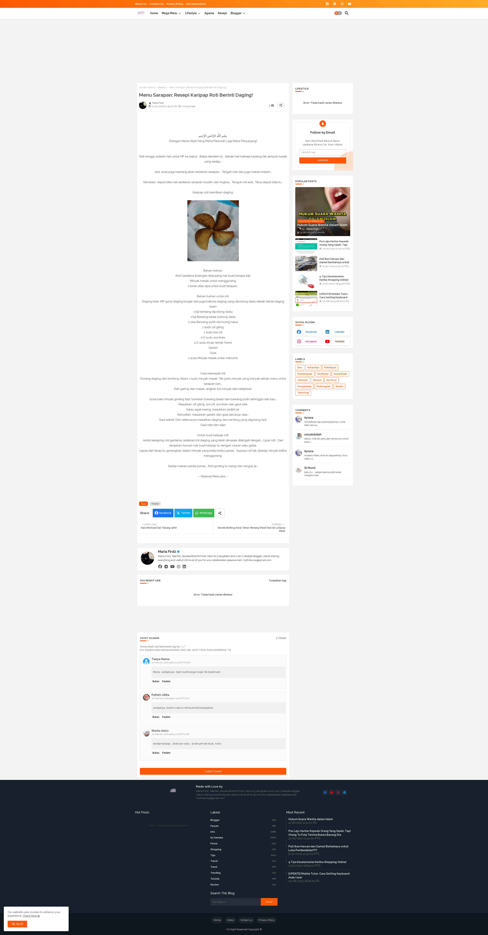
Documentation (196, 3)
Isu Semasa (243, 837)
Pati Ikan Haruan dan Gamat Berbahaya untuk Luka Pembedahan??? (334, 262)
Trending (243, 873)
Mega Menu (169, 13)
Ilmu (299, 367)
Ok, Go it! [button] (17, 923)
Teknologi (303, 392)
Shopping (243, 849)
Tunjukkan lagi (277, 580)
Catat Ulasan (213, 771)
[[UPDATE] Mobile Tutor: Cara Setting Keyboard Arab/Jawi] (306, 298)
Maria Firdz (167, 552)
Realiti (339, 386)
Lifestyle (191, 13)
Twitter (185, 512)
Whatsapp (205, 512)
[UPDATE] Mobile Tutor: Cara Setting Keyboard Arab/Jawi (333, 297)
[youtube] (172, 567)
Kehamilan (313, 367)
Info (243, 832)
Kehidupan (330, 367)
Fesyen (243, 826)
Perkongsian (324, 386)
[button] (338, 13)
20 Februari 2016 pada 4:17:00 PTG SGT (171, 734)
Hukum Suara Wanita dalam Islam (310, 819)
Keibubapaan (304, 374)
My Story (332, 380)
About (230, 920)
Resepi (222, 13)
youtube (339, 341)
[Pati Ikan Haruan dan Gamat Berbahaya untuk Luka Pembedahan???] (306, 263)
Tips (243, 855)
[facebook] (160, 567)
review (243, 884)
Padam (166, 681)
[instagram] (178, 567)
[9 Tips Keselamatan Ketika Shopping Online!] (306, 281)
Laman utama (147, 87)
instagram (311, 341)
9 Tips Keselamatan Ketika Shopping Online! (333, 278)
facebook (311, 332)
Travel (243, 861)
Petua (243, 843)
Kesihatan (323, 374)
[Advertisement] (244, 50)
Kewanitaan (340, 374)
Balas (155, 681)
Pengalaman (304, 386)
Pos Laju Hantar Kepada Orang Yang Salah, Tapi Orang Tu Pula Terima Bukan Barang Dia (333, 246)
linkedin (339, 332)
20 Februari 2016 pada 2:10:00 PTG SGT (171, 698)
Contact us (156, 3)
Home (154, 13)
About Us (140, 3)
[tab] (154, 13)
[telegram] (166, 567)
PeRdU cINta (160, 695)
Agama (209, 13)
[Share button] (219, 513)
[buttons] (327, 4)
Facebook (165, 512)
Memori (317, 380)
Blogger (236, 13)
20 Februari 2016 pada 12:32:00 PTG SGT (171, 662)
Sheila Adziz (160, 730)
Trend (243, 867)
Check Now (30, 915)
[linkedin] (184, 567)
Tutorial (243, 878)
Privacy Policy (175, 3)
